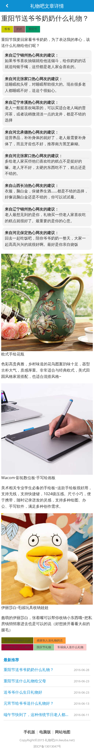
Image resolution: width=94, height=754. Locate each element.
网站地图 (62, 732)
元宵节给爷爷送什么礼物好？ (29, 703)
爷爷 (7, 29)
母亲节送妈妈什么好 (17, 640)
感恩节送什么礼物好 (17, 647)
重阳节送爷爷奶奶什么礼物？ (29, 669)
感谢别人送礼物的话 (50, 640)
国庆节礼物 (44, 647)
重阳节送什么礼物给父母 (25, 681)
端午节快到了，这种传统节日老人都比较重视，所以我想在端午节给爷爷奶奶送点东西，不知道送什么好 (47, 714)
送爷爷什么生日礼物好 (23, 692)
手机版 (30, 732)
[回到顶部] (88, 748)
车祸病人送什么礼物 (70, 647)
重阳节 (32, 29)
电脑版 (45, 732)
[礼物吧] (6, 6)
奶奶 (19, 29)
